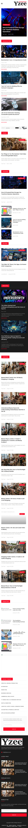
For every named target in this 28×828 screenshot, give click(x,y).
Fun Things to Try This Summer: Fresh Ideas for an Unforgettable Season (13, 155)
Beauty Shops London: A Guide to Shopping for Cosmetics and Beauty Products (11, 440)
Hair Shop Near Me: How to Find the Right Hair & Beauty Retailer (13, 470)
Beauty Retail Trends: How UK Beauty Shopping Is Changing (11, 378)
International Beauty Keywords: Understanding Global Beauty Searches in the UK (13, 409)
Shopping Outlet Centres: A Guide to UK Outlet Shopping (12, 557)
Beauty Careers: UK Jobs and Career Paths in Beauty (13, 528)
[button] (2, 3)
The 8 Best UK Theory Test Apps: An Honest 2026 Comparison (13, 265)
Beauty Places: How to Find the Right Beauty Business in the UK (11, 586)
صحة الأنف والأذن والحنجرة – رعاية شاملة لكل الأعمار (19, 632)
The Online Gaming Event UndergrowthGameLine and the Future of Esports (13, 307)
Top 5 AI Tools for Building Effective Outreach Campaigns (11, 87)
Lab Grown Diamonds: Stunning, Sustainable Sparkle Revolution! (10, 113)
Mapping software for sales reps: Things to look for (19, 209)
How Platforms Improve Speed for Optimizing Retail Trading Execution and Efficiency (12, 337)
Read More (4, 69)
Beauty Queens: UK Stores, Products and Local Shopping (12, 499)
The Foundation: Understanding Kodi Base (19, 621)
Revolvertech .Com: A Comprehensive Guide (13, 60)
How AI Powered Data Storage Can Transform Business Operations (13, 29)
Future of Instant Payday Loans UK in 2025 (19, 609)
